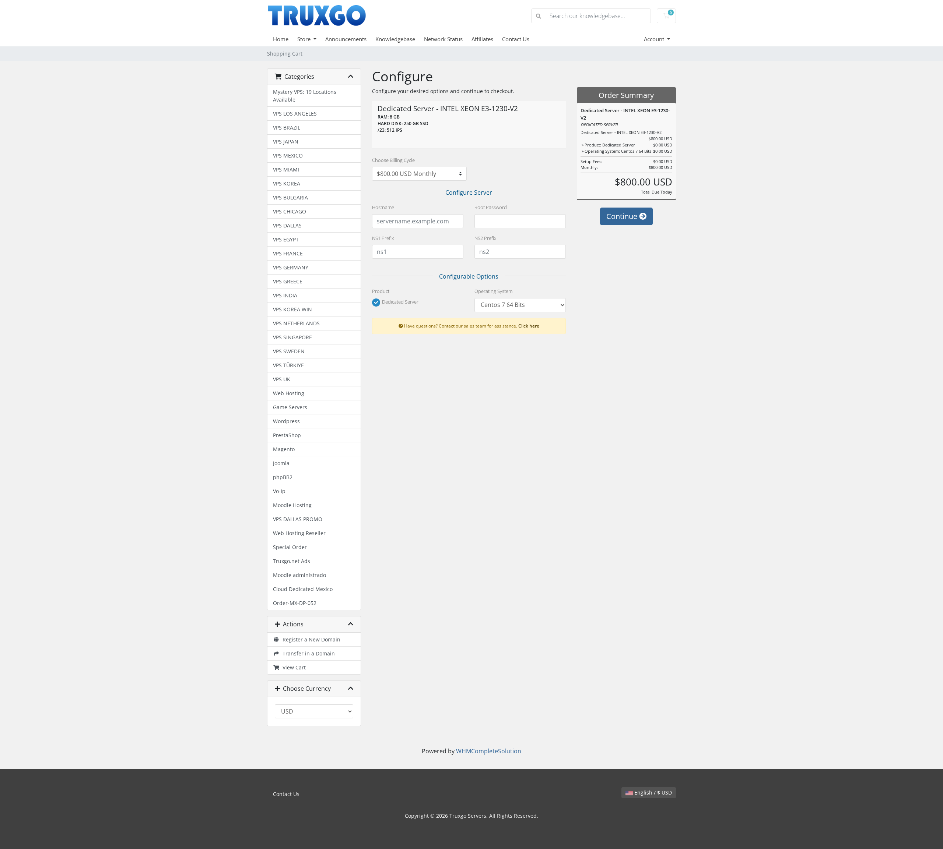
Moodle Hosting (292, 505)
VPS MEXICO (288, 155)
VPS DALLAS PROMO (297, 519)
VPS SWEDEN (289, 351)
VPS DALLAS (287, 225)
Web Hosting (288, 393)
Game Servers (290, 407)
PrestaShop (287, 435)
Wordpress (286, 421)
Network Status (443, 39)
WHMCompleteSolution (488, 751)
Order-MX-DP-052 (294, 602)
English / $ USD (652, 792)
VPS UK (281, 379)
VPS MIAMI (286, 169)
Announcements (346, 39)
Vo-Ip (279, 491)
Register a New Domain (310, 639)
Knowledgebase (395, 39)
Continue (622, 216)
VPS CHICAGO (289, 211)
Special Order (290, 547)
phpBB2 (282, 477)
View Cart (293, 667)
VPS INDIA (285, 295)
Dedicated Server (399, 302)
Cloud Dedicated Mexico (303, 589)
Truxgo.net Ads (291, 561)
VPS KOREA (286, 183)
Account (655, 39)
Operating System (493, 291)
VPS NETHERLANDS (296, 323)
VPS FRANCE (288, 253)
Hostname (383, 207)
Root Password (490, 207)
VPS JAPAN (285, 141)
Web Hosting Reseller (299, 533)
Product (380, 291)
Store (304, 39)
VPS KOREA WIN (292, 309)
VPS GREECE (287, 281)
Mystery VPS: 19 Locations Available (304, 95)
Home (280, 39)
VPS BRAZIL (286, 127)
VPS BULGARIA (290, 197)
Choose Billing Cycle (393, 160)
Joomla (281, 463)
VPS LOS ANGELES (295, 113)
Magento (284, 449)
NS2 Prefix (485, 238)
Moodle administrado (299, 575)
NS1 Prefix (383, 238)
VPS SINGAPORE (292, 337)
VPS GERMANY (290, 267)
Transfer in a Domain (307, 653)
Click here (528, 326)
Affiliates (482, 39)
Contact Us (515, 39)
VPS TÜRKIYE (288, 365)
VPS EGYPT (286, 239)
